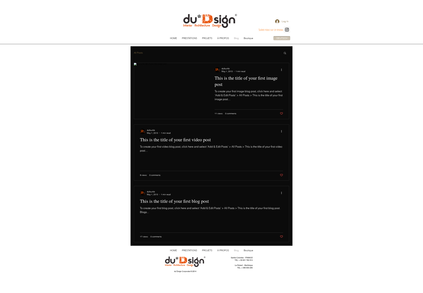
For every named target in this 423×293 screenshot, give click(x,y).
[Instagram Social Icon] (287, 29)
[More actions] (283, 70)
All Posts (138, 52)
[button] (285, 53)
